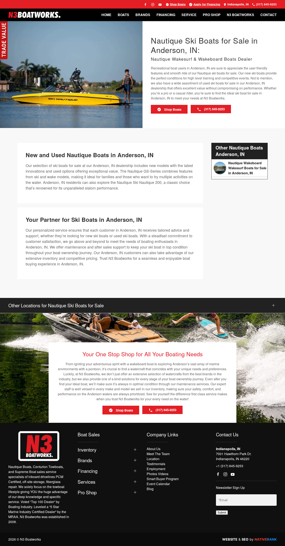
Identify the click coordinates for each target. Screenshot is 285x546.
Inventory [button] (87, 449)
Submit (222, 512)
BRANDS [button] (142, 14)
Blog (150, 488)
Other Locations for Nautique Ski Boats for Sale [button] (56, 305)
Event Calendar (158, 483)
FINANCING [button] (165, 14)
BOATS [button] (123, 14)
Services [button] (86, 481)
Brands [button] (85, 460)
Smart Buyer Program (163, 478)
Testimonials (156, 463)
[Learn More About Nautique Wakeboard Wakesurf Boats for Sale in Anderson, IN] (239, 168)
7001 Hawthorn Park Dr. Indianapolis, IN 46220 (233, 456)
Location (153, 458)
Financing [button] (87, 471)
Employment (156, 468)
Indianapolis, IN (238, 4)
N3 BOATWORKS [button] (240, 14)
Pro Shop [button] (87, 492)
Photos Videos (157, 473)
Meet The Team (158, 453)
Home (106, 14)
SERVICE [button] (189, 14)
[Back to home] (34, 15)
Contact (268, 14)
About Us (153, 448)
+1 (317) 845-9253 (229, 465)
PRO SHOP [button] (212, 14)
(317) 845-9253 (266, 4)
